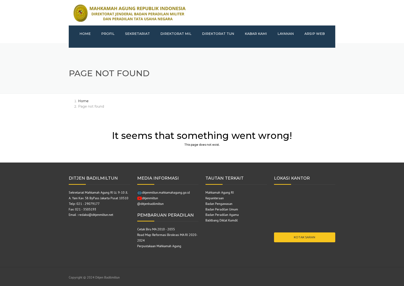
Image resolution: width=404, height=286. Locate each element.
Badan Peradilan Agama (222, 215)
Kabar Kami (256, 34)
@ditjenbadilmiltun (150, 204)
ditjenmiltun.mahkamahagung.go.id (166, 192)
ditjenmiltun (150, 198)
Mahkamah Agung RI (220, 192)
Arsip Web (314, 34)
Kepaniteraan (215, 198)
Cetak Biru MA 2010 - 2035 (156, 229)
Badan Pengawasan (219, 204)
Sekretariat (137, 34)
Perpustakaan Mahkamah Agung (159, 246)
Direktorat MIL (175, 34)
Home (85, 34)
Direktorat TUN (218, 34)
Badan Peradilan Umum (222, 209)
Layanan (286, 34)
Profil (108, 34)
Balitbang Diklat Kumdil (222, 220)
